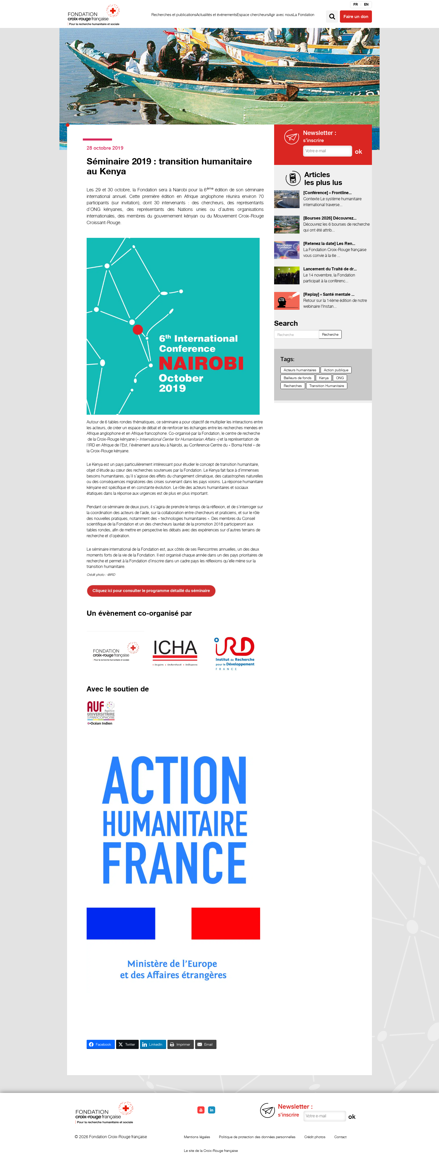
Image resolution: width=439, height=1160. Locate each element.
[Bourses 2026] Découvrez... (329, 218)
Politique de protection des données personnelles (257, 1137)
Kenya (323, 378)
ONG (340, 378)
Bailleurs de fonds (297, 378)
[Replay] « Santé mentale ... (328, 294)
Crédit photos (314, 1137)
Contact (340, 1137)
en (366, 4)
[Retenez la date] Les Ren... (329, 244)
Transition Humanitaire (326, 385)
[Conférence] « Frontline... (327, 193)
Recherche (330, 334)
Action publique (336, 370)
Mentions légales (197, 1137)
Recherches (293, 385)
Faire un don (355, 16)
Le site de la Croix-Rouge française (211, 1150)
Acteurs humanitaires (300, 370)
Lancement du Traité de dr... (330, 269)
